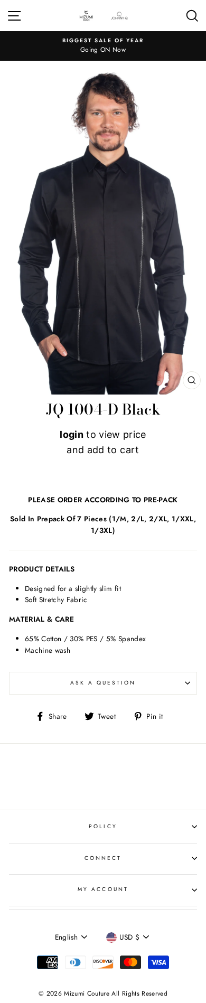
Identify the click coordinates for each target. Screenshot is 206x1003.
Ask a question (103, 683)
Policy (103, 826)
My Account (103, 889)
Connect (103, 858)
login (71, 434)
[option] (103, 45)
